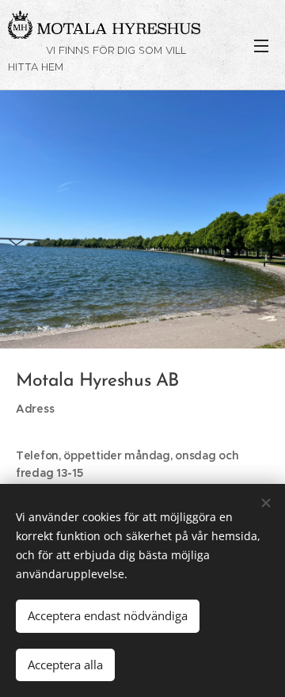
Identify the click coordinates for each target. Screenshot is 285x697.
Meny (261, 45)
